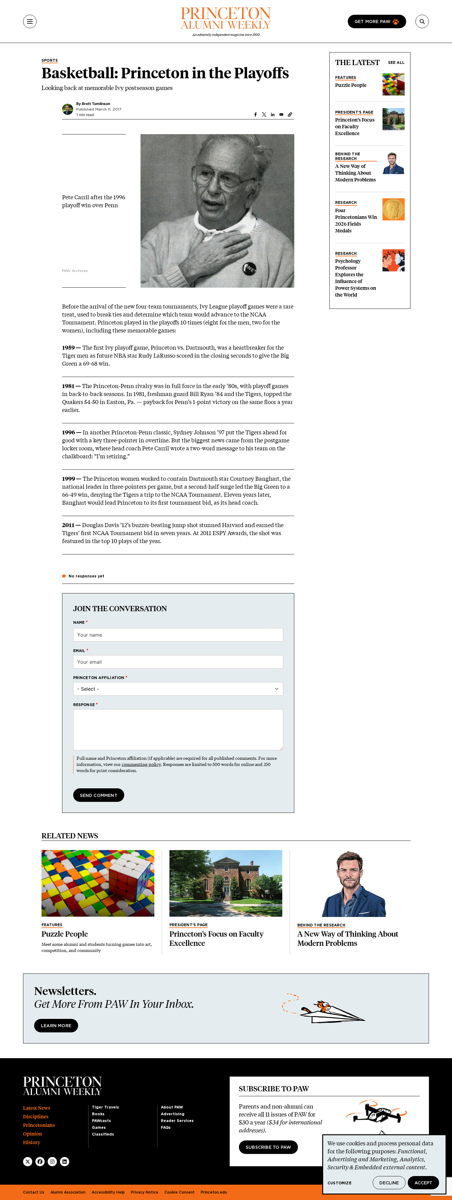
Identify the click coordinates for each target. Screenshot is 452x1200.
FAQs (166, 1127)
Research (346, 202)
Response (84, 705)
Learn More (56, 1026)
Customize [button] (339, 1183)
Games (99, 1127)
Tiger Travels (105, 1107)
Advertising (172, 1114)
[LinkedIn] (64, 1162)
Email (79, 651)
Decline (389, 1183)
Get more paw (373, 22)
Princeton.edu (214, 1192)
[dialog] (384, 1164)
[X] (27, 1162)
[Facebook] (40, 1162)
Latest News (36, 1108)
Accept (423, 1183)
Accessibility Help (108, 1192)
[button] (290, 114)
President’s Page (354, 112)
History (31, 1142)
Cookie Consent (180, 1192)
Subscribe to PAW (268, 1147)
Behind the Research (347, 156)
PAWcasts (101, 1121)
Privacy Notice (144, 1192)
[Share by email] (281, 114)
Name (79, 622)
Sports (50, 60)
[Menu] (30, 21)
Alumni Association (67, 1192)
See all (396, 62)
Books (98, 1114)
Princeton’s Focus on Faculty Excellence (355, 126)
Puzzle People (351, 85)
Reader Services (177, 1121)
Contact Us (33, 1192)
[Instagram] (52, 1162)
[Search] (422, 21)
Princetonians (39, 1125)
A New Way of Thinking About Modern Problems (355, 173)
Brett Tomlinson (96, 103)
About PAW (172, 1107)
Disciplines (35, 1117)
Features (345, 78)
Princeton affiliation (99, 678)
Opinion (32, 1134)
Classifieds (103, 1134)
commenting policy (141, 764)
